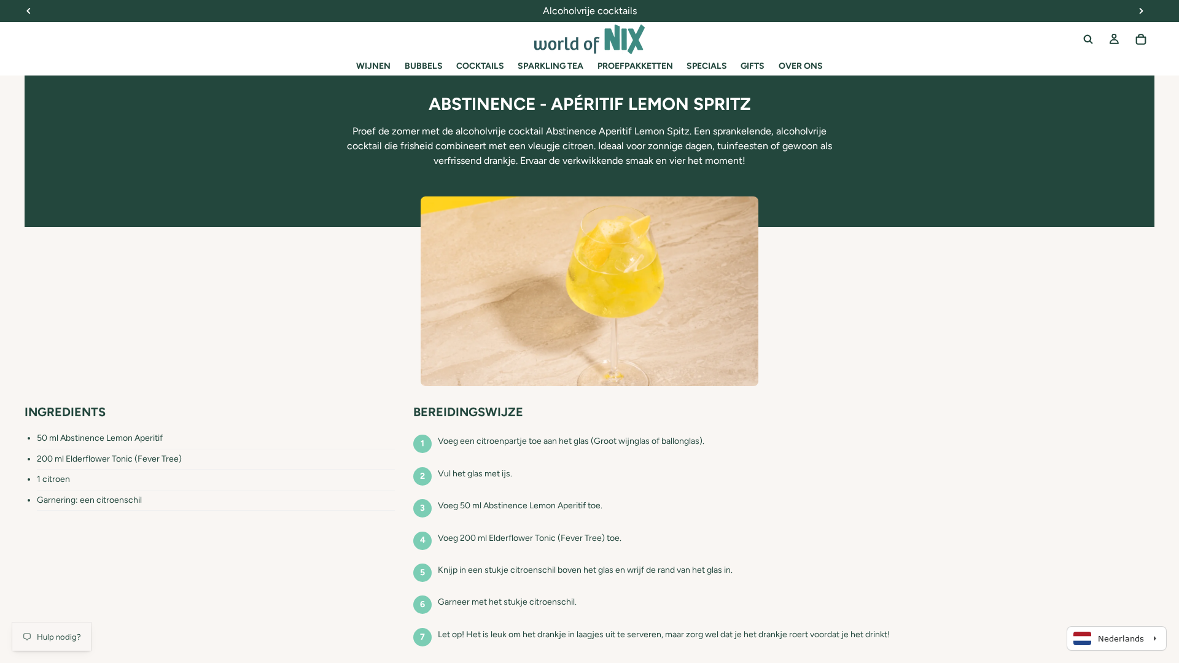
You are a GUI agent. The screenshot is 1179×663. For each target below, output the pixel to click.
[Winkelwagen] (1140, 39)
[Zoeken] (1088, 39)
